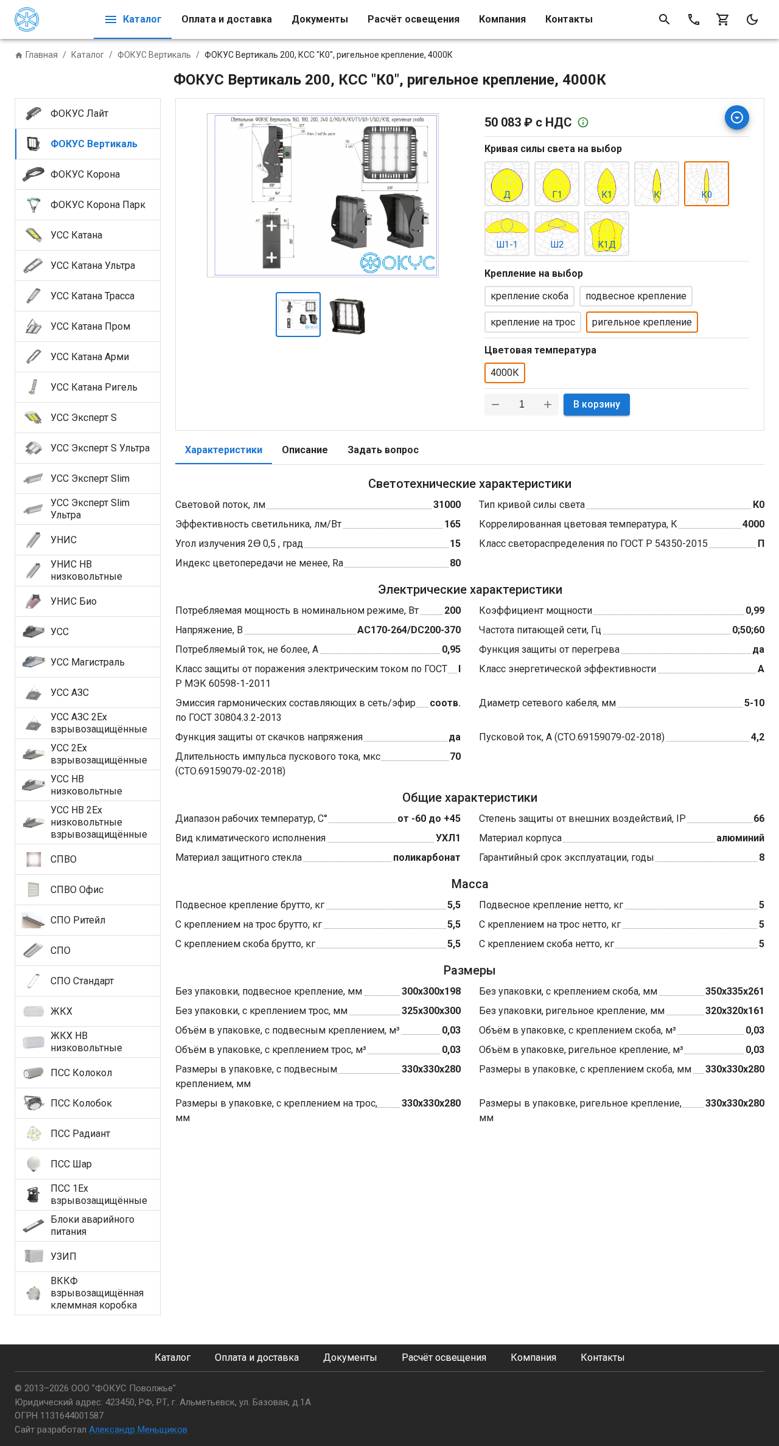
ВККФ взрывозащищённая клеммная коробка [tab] (97, 1293)
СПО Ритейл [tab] (78, 920)
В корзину (596, 404)
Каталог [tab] (142, 19)
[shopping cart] (723, 19)
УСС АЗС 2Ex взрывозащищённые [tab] (99, 723)
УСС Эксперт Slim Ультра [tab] (90, 509)
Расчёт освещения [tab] (413, 19)
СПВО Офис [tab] (77, 889)
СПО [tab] (61, 950)
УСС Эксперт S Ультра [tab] (100, 448)
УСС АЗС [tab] (70, 692)
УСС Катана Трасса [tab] (92, 296)
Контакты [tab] (569, 19)
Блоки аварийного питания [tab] (92, 1225)
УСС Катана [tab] (76, 235)
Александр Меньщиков (138, 1429)
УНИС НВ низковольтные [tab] (86, 570)
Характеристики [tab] (223, 450)
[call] (694, 19)
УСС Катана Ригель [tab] (94, 387)
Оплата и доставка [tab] (226, 19)
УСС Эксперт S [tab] (84, 417)
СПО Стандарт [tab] (82, 981)
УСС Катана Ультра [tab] (93, 265)
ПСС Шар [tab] (71, 1164)
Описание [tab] (305, 450)
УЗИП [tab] (64, 1256)
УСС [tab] (60, 632)
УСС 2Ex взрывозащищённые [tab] (99, 754)
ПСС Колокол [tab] (81, 1073)
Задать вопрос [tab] (383, 450)
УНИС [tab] (64, 540)
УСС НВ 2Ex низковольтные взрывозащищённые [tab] (99, 822)
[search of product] (664, 19)
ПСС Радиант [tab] (80, 1133)
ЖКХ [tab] (61, 1011)
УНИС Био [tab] (74, 601)
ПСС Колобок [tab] (81, 1103)
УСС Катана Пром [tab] (90, 326)
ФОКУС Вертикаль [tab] (94, 144)
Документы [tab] (320, 19)
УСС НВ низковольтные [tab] (86, 785)
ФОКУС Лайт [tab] (79, 113)
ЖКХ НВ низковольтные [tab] (86, 1042)
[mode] (752, 19)
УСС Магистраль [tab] (88, 662)
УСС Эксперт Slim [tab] (90, 478)
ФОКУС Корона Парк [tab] (98, 204)
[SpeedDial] (737, 117)
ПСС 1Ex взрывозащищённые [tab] (99, 1194)
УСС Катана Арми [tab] (90, 357)
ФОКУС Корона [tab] (85, 174)
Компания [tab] (502, 19)
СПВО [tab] (64, 859)
